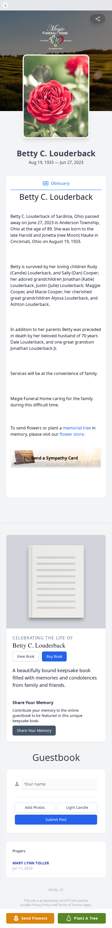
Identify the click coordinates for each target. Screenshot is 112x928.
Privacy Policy (41, 905)
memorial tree (77, 428)
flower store (72, 434)
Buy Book (54, 656)
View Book (25, 656)
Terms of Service (70, 905)
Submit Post (56, 819)
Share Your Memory (34, 730)
